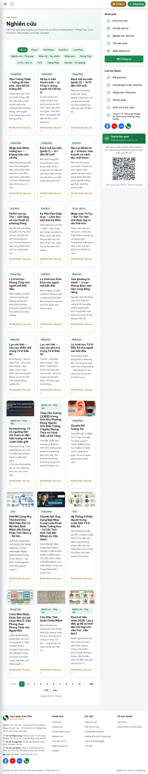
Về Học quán (119, 100)
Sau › (55, 690)
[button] (11, 4)
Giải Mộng (48, 50)
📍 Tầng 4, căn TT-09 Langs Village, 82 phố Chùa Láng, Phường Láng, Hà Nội (24, 737)
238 (91, 684)
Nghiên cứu (57, 736)
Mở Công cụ (124, 58)
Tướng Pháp (53, 62)
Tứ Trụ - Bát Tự (24, 62)
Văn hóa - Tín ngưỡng (74, 62)
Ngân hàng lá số (121, 50)
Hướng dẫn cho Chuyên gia (98, 736)
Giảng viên (57, 727)
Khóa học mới (120, 20)
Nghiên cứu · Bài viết (123, 35)
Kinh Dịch (63, 50)
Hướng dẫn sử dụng (94, 731)
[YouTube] (114, 126)
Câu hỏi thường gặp (94, 741)
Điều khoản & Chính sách (129, 727)
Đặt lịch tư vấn (92, 727)
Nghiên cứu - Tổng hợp (22, 56)
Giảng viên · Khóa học (124, 92)
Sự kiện (55, 750)
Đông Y (34, 50)
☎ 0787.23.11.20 (11, 754)
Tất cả (22, 50)
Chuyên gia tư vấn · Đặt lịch (127, 85)
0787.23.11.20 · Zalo (123, 107)
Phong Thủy (85, 56)
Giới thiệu (122, 722)
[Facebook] (107, 126)
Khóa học (57, 722)
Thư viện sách (120, 43)
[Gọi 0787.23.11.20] (128, 126)
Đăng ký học (119, 77)
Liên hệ (88, 746)
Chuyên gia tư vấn (61, 731)
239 (46, 690)
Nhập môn (70, 56)
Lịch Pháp (78, 50)
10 (79, 684)
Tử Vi (39, 62)
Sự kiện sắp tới (120, 28)
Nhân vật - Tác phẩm (49, 56)
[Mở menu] (5, 4)
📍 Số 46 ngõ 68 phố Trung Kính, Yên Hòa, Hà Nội (23, 743)
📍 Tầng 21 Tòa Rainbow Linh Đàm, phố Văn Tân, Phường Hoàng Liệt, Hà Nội (23, 749)
